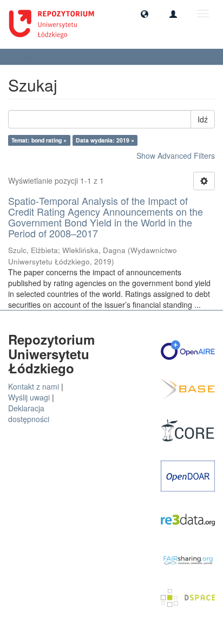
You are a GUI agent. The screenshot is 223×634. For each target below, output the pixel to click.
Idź (203, 119)
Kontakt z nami (33, 386)
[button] (144, 13)
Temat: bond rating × (39, 140)
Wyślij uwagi (29, 397)
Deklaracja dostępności (28, 413)
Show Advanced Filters (175, 155)
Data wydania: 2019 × (105, 140)
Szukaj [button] (27, 56)
